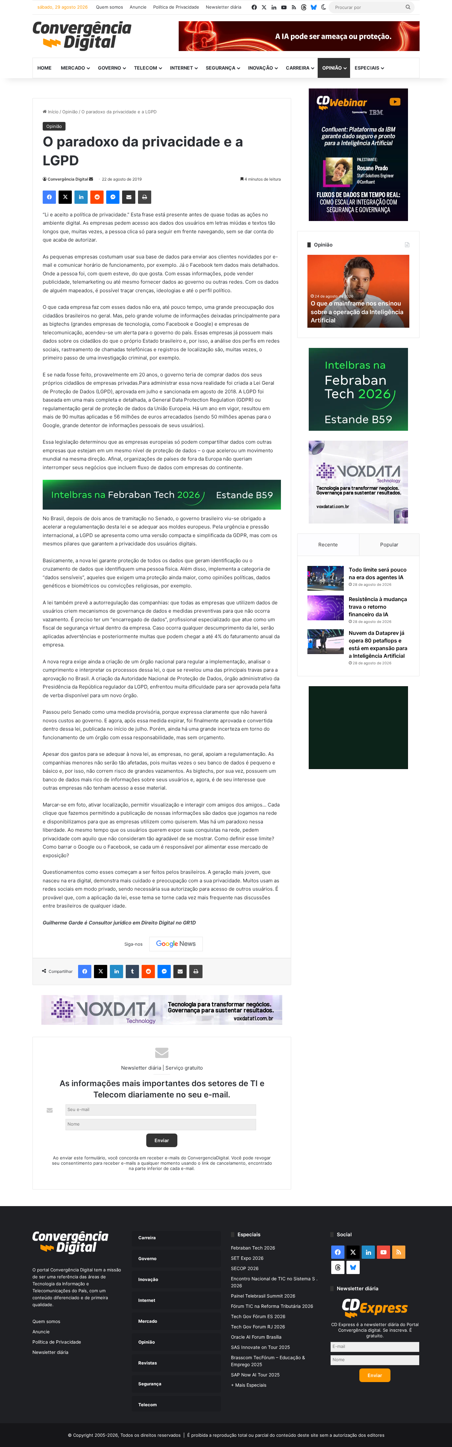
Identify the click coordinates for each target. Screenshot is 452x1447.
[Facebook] (49, 197)
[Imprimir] (144, 197)
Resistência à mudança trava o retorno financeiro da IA (378, 607)
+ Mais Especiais (248, 1385)
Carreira (297, 68)
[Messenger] (112, 197)
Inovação (260, 68)
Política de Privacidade (176, 7)
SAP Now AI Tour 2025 (255, 1374)
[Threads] (304, 7)
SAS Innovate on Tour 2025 (260, 1347)
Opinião (332, 68)
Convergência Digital (68, 179)
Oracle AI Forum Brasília (256, 1337)
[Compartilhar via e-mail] (128, 197)
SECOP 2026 (245, 1268)
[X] (65, 197)
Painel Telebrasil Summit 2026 (263, 1296)
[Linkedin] (81, 197)
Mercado (73, 68)
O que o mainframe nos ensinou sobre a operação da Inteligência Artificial (357, 311)
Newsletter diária (223, 7)
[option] (358, 291)
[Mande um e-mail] (91, 179)
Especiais (367, 68)
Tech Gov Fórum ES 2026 (258, 1316)
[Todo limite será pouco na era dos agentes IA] (325, 578)
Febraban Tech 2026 (253, 1248)
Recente (328, 544)
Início (53, 111)
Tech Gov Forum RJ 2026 (258, 1326)
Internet (181, 68)
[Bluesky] (314, 7)
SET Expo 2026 (247, 1258)
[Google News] (176, 944)
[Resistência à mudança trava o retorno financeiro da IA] (325, 607)
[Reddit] (97, 197)
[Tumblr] (132, 971)
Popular (389, 544)
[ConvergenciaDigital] (82, 36)
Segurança (220, 68)
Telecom (145, 68)
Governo (109, 68)
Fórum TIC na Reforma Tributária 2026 (272, 1306)
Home (44, 68)
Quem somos (109, 7)
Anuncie (138, 7)
